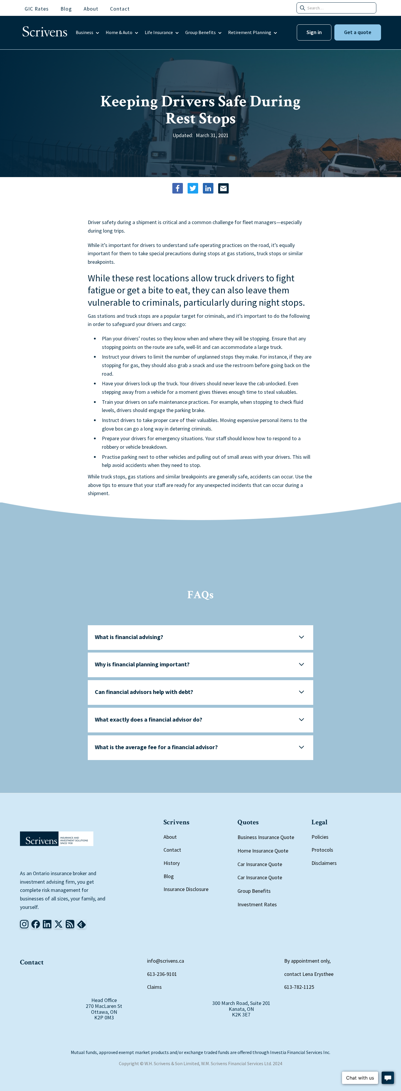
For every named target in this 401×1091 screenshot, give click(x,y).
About (170, 836)
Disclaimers (324, 863)
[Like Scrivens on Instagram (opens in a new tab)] (24, 924)
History (172, 863)
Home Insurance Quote (262, 850)
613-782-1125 (299, 987)
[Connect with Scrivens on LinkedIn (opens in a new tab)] (47, 924)
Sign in (314, 32)
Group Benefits (254, 891)
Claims (154, 987)
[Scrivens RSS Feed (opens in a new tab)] (81, 924)
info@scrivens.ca (165, 960)
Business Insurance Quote (265, 837)
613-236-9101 (162, 974)
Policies (319, 836)
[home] (45, 32)
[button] (88, 32)
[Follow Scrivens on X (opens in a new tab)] (58, 924)
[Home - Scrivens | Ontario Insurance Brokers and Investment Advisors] (56, 839)
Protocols (322, 849)
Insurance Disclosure (186, 889)
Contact (172, 849)
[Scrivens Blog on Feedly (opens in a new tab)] (70, 924)
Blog (169, 876)
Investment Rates (257, 904)
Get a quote (357, 32)
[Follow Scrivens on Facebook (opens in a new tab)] (35, 924)
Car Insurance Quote (259, 864)
